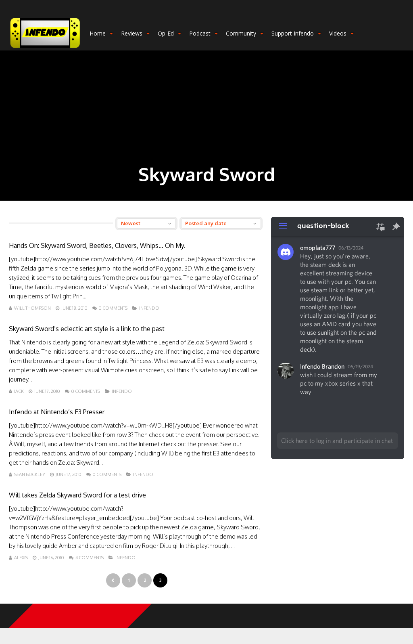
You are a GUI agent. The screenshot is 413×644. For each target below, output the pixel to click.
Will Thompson (32, 308)
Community (241, 33)
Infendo (149, 308)
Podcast (200, 33)
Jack (19, 391)
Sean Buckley (29, 474)
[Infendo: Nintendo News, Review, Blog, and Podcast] (45, 49)
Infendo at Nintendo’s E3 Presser (56, 412)
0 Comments (113, 308)
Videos (337, 33)
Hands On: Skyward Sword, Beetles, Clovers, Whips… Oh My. (97, 245)
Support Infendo (292, 33)
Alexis (21, 557)
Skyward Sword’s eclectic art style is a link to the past (87, 329)
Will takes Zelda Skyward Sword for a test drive (77, 495)
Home (98, 33)
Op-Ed (166, 33)
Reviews (131, 33)
